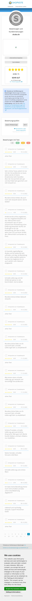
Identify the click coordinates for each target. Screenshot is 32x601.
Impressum (7, 595)
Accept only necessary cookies (15, 588)
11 (12, 536)
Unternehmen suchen (20, 6)
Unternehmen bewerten (16, 58)
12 (16, 536)
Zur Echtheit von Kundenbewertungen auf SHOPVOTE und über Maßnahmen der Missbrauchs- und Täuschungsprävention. (16, 106)
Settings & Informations (13, 592)
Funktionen (10, 6)
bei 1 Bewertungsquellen (15, 81)
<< (5, 534)
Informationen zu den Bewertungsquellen (20, 129)
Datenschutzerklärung (16, 595)
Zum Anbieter (16, 62)
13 (20, 536)
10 (8, 536)
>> (28, 536)
